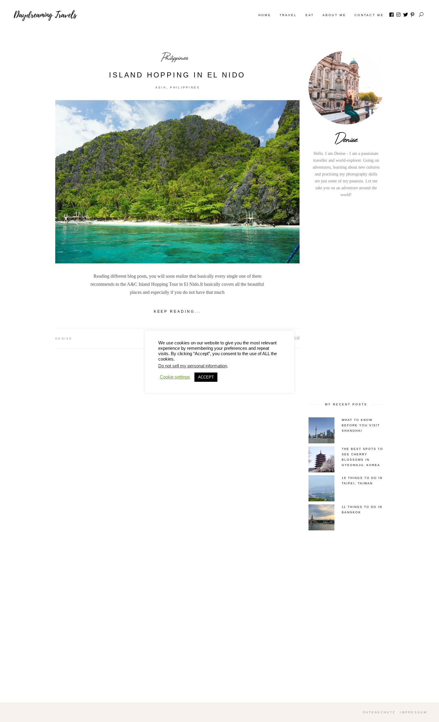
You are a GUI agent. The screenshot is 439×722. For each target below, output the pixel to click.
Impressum (413, 712)
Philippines (175, 57)
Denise (64, 338)
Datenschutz (379, 712)
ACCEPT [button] (206, 377)
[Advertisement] (346, 299)
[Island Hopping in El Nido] (177, 181)
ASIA (160, 87)
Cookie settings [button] (175, 377)
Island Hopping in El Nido (177, 75)
